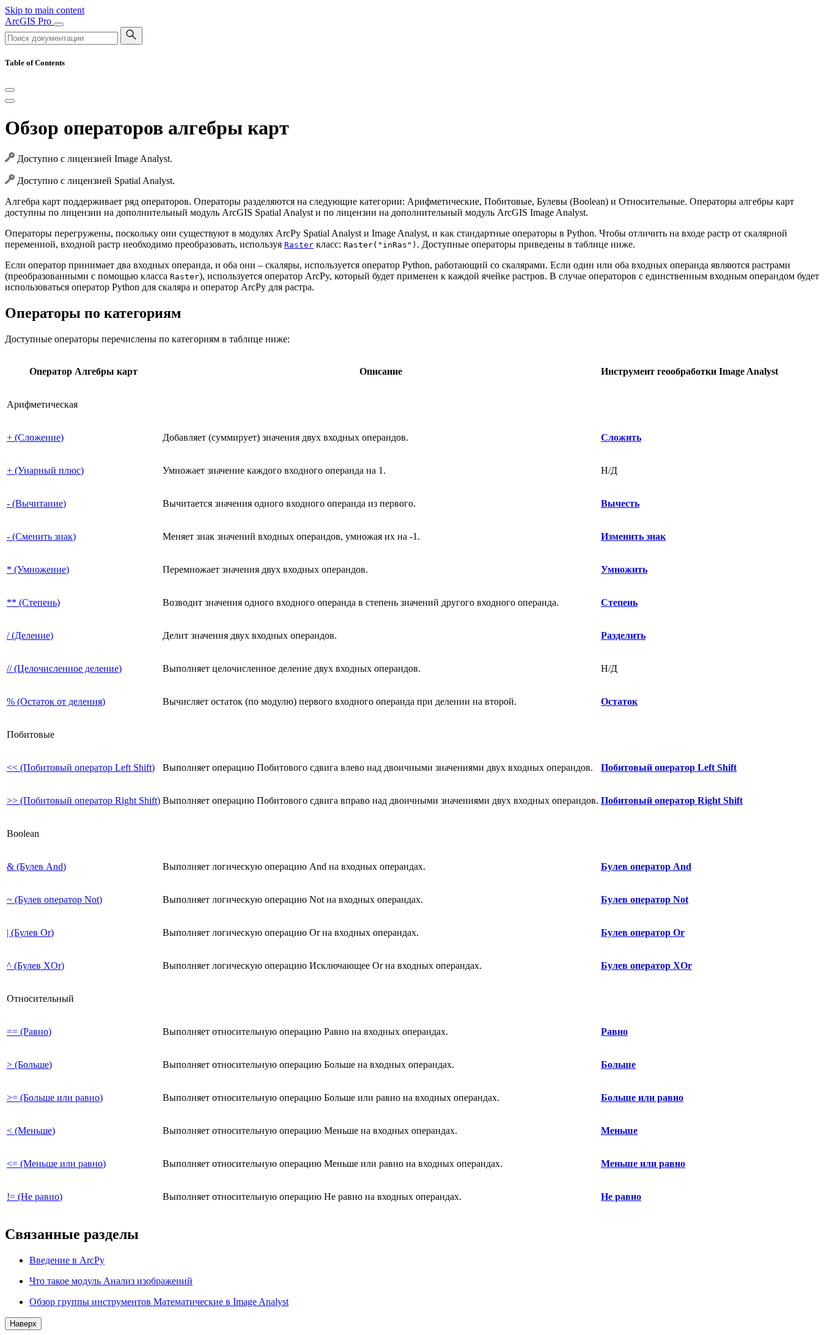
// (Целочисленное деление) (64, 668)
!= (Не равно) (34, 1196)
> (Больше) (29, 1064)
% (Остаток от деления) (56, 701)
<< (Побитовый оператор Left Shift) (81, 767)
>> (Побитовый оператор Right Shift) (83, 800)
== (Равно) (29, 1031)
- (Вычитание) (36, 503)
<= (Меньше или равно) (56, 1163)
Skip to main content (44, 10)
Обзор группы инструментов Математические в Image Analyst (159, 1301)
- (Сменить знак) (41, 536)
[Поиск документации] (131, 36)
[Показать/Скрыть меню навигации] (59, 24)
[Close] (10, 90)
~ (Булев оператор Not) (54, 899)
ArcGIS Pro (29, 21)
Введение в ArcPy (67, 1260)
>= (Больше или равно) (55, 1097)
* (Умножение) (38, 569)
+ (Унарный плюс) (45, 470)
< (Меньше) (31, 1130)
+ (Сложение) (35, 437)
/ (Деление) (30, 635)
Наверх (23, 1323)
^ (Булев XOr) (35, 965)
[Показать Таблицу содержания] (10, 101)
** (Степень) (33, 602)
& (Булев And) (36, 866)
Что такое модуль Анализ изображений (111, 1281)
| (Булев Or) (30, 932)
